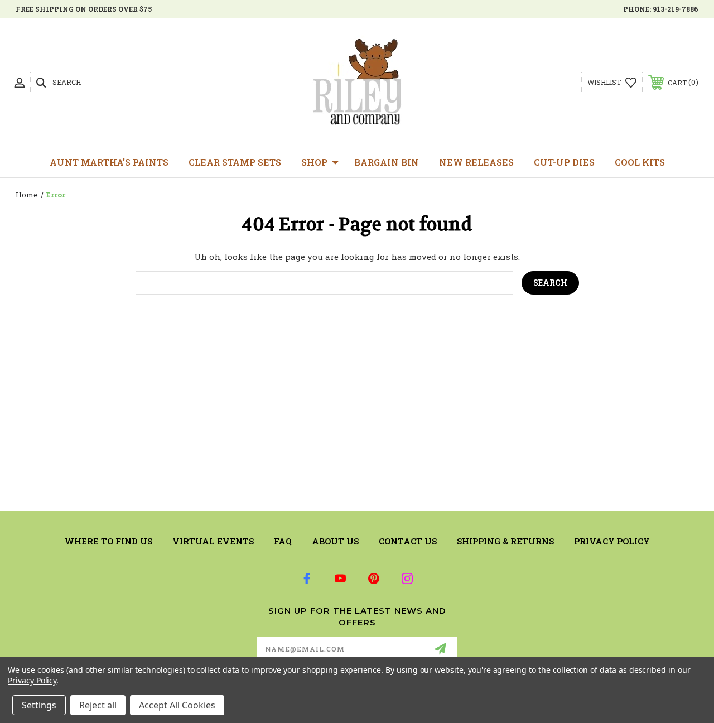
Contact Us (408, 541)
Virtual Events (213, 541)
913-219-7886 (675, 8)
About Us (335, 541)
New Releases (476, 162)
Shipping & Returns (505, 541)
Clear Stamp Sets (235, 162)
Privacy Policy (612, 541)
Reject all (98, 705)
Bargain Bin (386, 162)
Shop (314, 162)
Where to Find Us (108, 541)
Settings (39, 705)
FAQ (283, 541)
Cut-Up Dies (564, 162)
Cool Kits (640, 162)
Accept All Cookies (177, 705)
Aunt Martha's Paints (109, 162)
